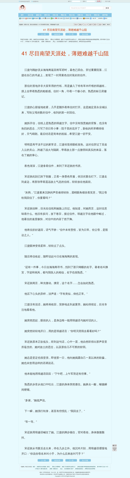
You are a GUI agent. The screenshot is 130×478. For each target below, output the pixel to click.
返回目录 (57, 34)
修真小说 (38, 15)
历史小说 (55, 15)
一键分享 (94, 18)
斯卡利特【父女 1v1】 (103, 466)
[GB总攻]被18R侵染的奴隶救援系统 (88, 39)
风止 (54, 41)
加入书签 (85, 34)
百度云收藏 (60, 18)
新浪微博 (29, 18)
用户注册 (107, 1)
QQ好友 (48, 18)
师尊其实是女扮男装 (85, 41)
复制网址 (100, 18)
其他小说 (88, 15)
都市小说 (47, 15)
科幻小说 (72, 15)
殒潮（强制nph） (46, 41)
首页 (22, 15)
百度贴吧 (67, 18)
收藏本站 (35, 1)
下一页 (71, 34)
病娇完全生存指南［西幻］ (41, 39)
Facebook (80, 18)
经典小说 (96, 15)
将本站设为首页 (25, 1)
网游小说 (63, 15)
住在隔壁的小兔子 (62, 41)
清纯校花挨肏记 (73, 41)
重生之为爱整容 (55, 39)
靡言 (31, 39)
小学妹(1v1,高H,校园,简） (32, 41)
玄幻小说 (30, 15)
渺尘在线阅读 (33, 24)
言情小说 (80, 15)
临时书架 (105, 15)
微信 (53, 18)
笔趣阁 (30, 8)
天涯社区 (73, 18)
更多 (106, 18)
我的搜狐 (87, 18)
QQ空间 (23, 18)
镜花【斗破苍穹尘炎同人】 (69, 39)
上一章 (43, 34)
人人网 (42, 18)
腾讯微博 (36, 18)
